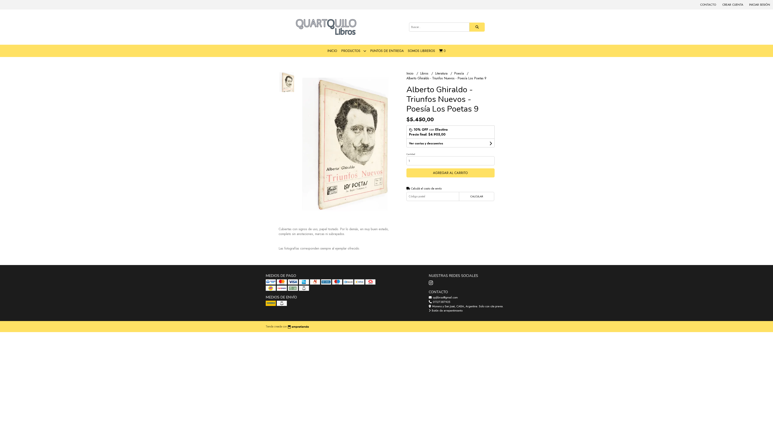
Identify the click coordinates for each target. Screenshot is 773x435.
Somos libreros (421, 51)
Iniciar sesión (759, 4)
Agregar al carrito (450, 173)
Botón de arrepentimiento (447, 311)
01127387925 (441, 302)
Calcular (476, 196)
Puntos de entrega (387, 51)
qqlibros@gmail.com (445, 297)
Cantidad (410, 154)
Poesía (459, 73)
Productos (351, 51)
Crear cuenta (732, 4)
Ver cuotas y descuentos (426, 143)
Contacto (708, 4)
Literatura (442, 73)
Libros (424, 73)
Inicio (332, 51)
